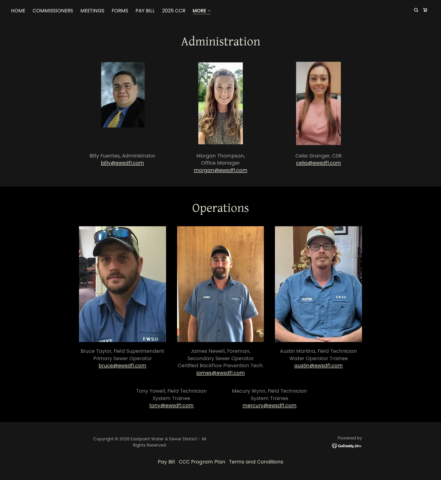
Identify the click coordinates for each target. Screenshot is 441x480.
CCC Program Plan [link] (202, 461)
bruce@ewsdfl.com (122, 365)
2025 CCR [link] (173, 10)
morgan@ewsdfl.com (220, 170)
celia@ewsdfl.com (318, 163)
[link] (425, 10)
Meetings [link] (92, 10)
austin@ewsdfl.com (318, 365)
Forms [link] (120, 10)
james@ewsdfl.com (220, 373)
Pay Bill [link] (145, 10)
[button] (202, 11)
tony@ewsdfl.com (171, 405)
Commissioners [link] (53, 10)
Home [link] (18, 10)
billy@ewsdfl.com (122, 163)
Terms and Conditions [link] (256, 461)
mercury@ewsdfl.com (270, 405)
